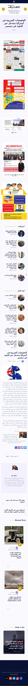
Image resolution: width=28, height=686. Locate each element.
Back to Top (13, 682)
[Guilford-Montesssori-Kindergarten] (14, 94)
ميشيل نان (12, 547)
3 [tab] (12, 132)
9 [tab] (8, 174)
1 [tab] (15, 132)
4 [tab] (17, 174)
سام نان (19, 361)
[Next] (8, 627)
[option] (14, 642)
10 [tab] (6, 174)
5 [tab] (15, 174)
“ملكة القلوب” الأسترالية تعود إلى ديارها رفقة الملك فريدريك (10, 307)
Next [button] (23, 124)
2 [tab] (21, 174)
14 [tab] (12, 175)
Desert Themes (14, 674)
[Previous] (5, 627)
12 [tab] (15, 175)
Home (14, 30)
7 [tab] (12, 174)
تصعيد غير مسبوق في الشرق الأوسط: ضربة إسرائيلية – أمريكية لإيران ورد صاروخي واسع (10, 318)
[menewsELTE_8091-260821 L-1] (14, 55)
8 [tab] (10, 174)
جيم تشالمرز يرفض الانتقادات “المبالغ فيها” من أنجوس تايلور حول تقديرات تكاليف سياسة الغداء (10, 331)
